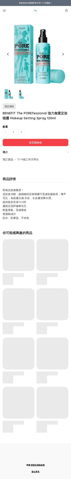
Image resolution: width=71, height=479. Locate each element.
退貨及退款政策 (38, 465)
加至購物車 (35, 142)
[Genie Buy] (35, 11)
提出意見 (35, 471)
